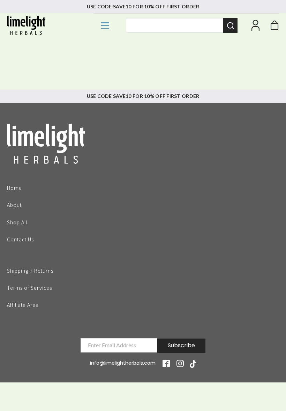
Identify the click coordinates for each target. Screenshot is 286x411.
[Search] (230, 25)
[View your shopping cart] (274, 27)
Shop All (17, 222)
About (14, 204)
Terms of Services (29, 287)
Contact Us (20, 239)
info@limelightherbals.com (123, 362)
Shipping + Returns (30, 270)
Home (14, 187)
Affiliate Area (23, 304)
